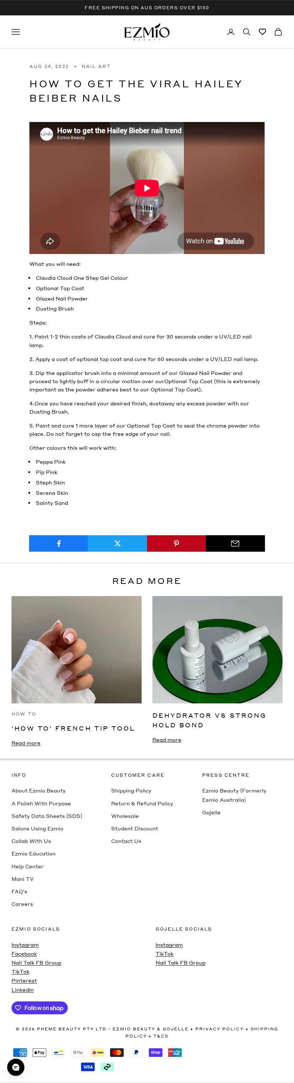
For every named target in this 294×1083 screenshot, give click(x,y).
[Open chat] (15, 1067)
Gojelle (211, 812)
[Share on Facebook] (58, 543)
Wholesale (125, 816)
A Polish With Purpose (41, 803)
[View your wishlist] (262, 32)
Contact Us (126, 841)
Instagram (25, 944)
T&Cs (161, 1036)
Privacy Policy (219, 1028)
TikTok (20, 971)
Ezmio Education (33, 853)
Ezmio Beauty (134, 1028)
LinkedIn (22, 989)
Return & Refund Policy (142, 803)
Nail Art (96, 66)
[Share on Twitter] (117, 543)
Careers (22, 904)
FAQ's (19, 891)
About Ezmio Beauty (38, 790)
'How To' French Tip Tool (73, 728)
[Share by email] (235, 543)
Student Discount (134, 828)
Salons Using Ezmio (37, 828)
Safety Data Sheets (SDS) (46, 816)
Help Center (27, 866)
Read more (26, 743)
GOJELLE (176, 1028)
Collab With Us (31, 841)
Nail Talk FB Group (36, 962)
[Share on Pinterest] (176, 543)
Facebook (24, 953)
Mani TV (22, 878)
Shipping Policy (131, 790)
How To (23, 714)
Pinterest (24, 980)
